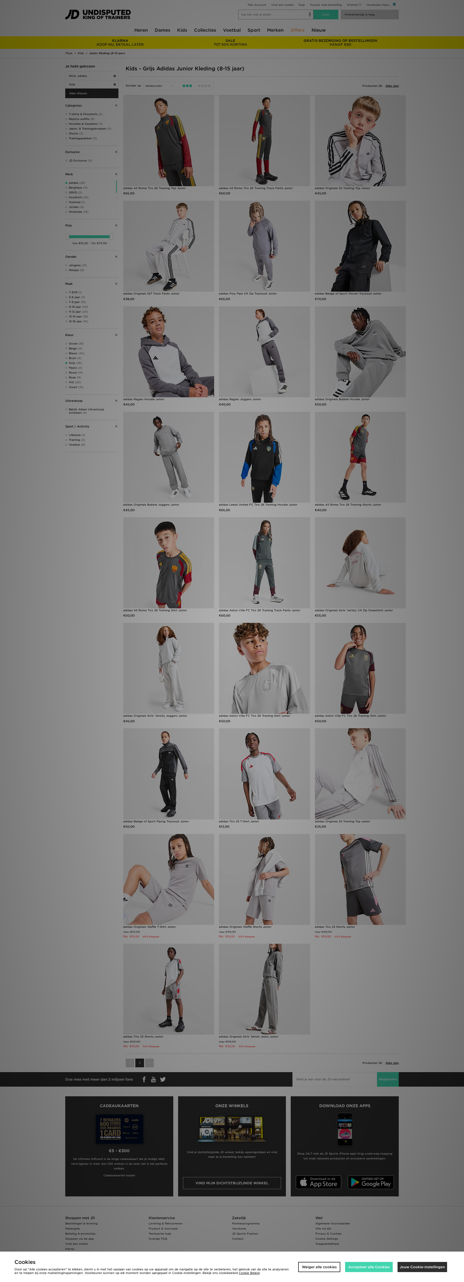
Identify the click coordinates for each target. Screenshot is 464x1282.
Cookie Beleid (249, 1273)
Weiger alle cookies (319, 1267)
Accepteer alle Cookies (369, 1267)
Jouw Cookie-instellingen (422, 1267)
